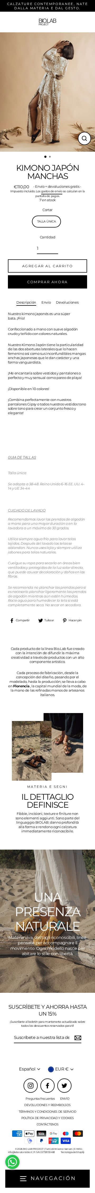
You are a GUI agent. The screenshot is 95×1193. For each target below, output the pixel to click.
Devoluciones (67, 302)
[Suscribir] (77, 1038)
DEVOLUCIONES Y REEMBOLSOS (47, 1105)
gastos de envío (51, 191)
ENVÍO (64, 1098)
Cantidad (47, 237)
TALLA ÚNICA (46, 221)
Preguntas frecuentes (40, 1098)
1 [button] (45, 157)
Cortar (47, 210)
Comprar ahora (47, 282)
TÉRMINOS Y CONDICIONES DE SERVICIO (47, 1111)
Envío (46, 302)
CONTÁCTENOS (48, 1124)
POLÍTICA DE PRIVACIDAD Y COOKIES (47, 1118)
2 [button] (50, 157)
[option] (47, 92)
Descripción (26, 302)
